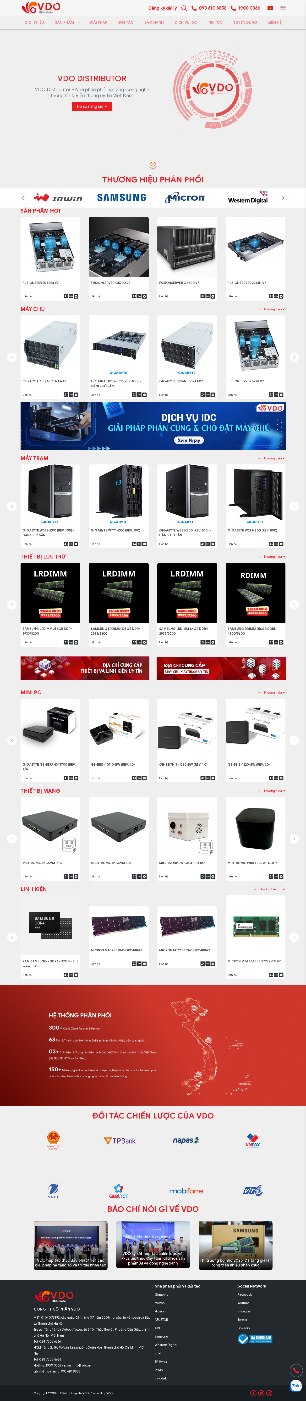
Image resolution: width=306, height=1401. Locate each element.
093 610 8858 (213, 8)
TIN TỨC (215, 22)
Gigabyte (161, 1295)
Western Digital (166, 1345)
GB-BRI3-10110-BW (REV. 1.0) (114, 762)
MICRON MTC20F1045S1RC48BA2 (117, 958)
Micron (160, 1303)
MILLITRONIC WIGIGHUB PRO (182, 860)
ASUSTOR (161, 1320)
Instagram (245, 1311)
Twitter (242, 1320)
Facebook (245, 1295)
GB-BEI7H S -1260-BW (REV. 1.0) (185, 762)
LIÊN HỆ (275, 22)
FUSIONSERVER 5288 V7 (179, 280)
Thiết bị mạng (40, 791)
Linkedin (244, 1328)
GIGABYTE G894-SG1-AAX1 (45, 378)
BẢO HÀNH (154, 22)
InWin (159, 1370)
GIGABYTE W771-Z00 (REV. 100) (116, 528)
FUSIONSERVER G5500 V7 (249, 280)
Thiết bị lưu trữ (43, 557)
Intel (158, 1353)
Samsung (161, 1336)
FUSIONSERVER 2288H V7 (111, 280)
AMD (158, 1328)
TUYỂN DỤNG (245, 22)
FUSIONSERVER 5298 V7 (247, 378)
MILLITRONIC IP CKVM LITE (112, 860)
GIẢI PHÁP (98, 22)
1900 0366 (249, 8)
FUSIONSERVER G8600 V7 (44, 280)
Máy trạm (34, 458)
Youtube (244, 1303)
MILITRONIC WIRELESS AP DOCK (253, 860)
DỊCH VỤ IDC (186, 22)
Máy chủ (33, 309)
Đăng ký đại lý (162, 8)
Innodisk (161, 1378)
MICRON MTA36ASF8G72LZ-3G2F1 (255, 958)
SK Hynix (161, 1362)
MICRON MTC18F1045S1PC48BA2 (186, 958)
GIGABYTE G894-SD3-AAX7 (182, 378)
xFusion (160, 1311)
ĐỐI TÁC (125, 22)
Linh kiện (34, 889)
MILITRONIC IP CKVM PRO (43, 860)
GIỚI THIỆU (34, 22)
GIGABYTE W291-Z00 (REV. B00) (253, 528)
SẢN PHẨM (64, 22)
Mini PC (31, 692)
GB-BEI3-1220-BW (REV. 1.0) (250, 762)
